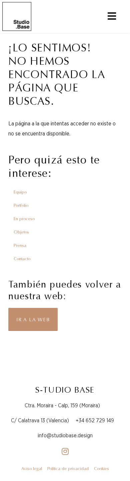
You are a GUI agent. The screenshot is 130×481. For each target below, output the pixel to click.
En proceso (24, 218)
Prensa (20, 245)
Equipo (20, 191)
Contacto (22, 258)
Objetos (21, 231)
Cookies (101, 468)
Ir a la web (33, 320)
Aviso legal (31, 468)
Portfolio (21, 205)
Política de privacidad (68, 468)
